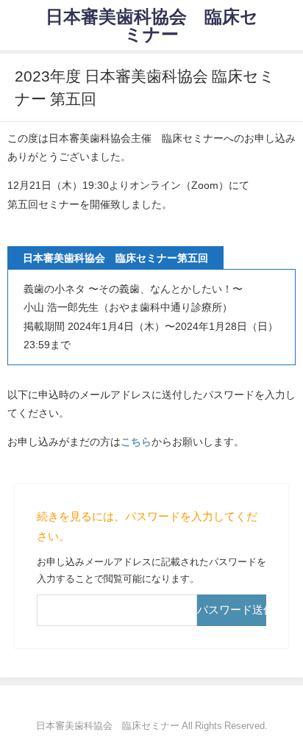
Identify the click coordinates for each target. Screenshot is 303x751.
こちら (136, 441)
